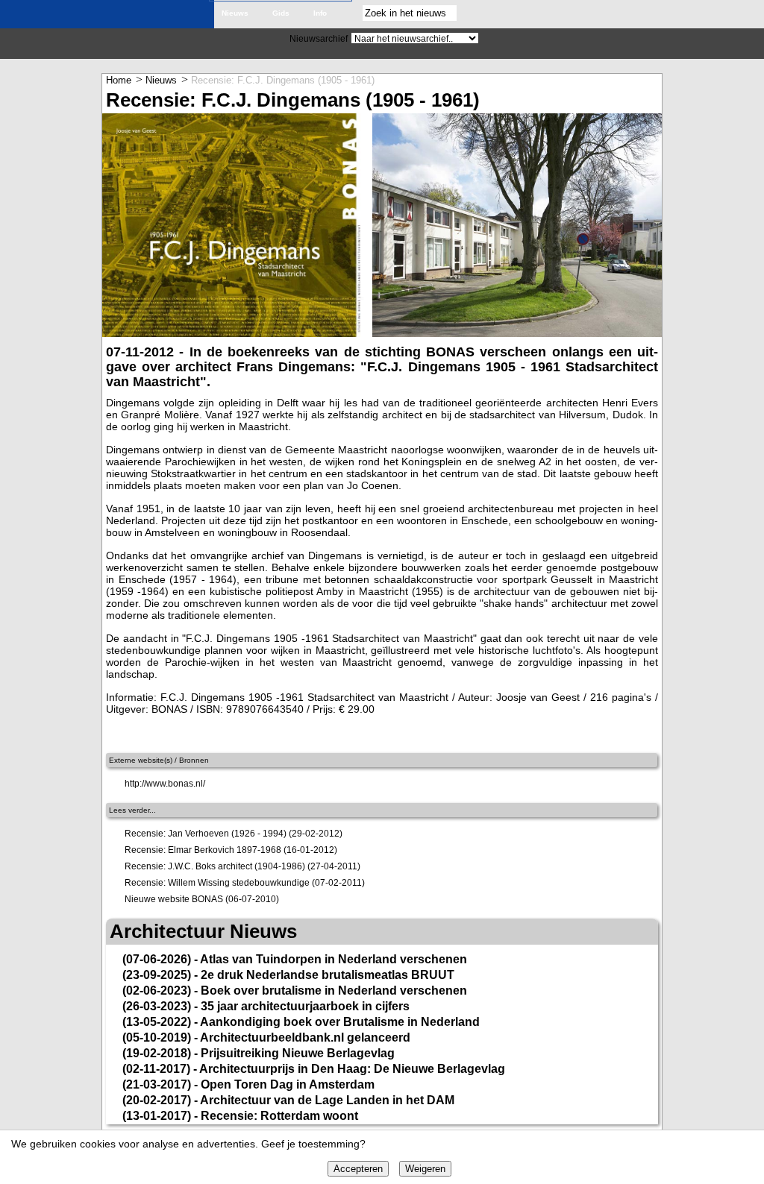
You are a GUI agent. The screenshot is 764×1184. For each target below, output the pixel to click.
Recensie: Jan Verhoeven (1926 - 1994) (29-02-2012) (233, 833)
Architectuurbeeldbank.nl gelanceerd (305, 1037)
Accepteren (358, 1168)
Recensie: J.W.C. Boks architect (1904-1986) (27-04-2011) (242, 866)
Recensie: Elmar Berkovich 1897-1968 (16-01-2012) (231, 850)
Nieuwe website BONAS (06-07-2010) (202, 899)
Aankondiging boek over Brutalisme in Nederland (340, 1021)
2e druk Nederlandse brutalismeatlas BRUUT (327, 975)
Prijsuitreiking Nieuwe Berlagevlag (298, 1053)
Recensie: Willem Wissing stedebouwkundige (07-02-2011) (245, 883)
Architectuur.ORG (111, 16)
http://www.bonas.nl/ (165, 783)
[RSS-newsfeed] (670, 13)
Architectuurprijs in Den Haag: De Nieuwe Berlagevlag (352, 1068)
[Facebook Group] (746, 13)
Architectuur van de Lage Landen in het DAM (327, 1100)
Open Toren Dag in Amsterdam (288, 1084)
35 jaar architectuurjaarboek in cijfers (305, 1006)
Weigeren (425, 1168)
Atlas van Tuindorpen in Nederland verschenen (333, 959)
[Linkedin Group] (721, 13)
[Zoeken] (470, 13)
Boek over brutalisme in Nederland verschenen (334, 990)
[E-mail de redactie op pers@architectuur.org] (645, 13)
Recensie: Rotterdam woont (279, 1115)
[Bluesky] (695, 13)
